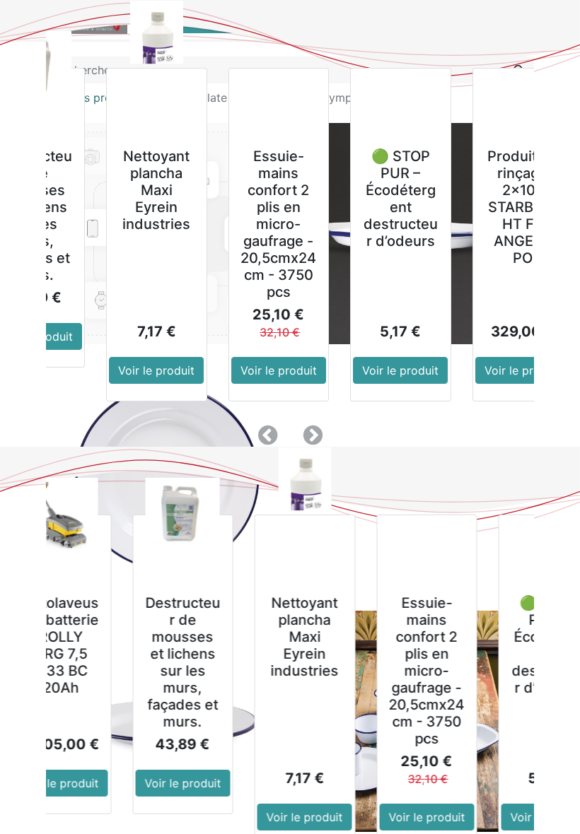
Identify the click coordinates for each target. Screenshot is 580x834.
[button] (267, 435)
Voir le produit (153, 370)
